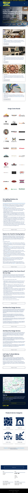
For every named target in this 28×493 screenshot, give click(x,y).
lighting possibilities (7, 207)
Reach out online (15, 19)
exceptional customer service (10, 396)
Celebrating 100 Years (21, 0)
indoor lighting (4, 206)
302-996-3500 (15, 0)
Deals (3, 471)
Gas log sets (8, 253)
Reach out (14, 263)
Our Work (16, 476)
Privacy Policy (17, 490)
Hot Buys (4, 474)
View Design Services (7, 99)
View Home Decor (6, 80)
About (15, 471)
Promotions (4, 473)
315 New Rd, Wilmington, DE (7, 0)
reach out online (6, 400)
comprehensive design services (18, 96)
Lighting (5, 40)
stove (7, 250)
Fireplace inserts (10, 246)
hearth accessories (8, 257)
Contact (16, 475)
